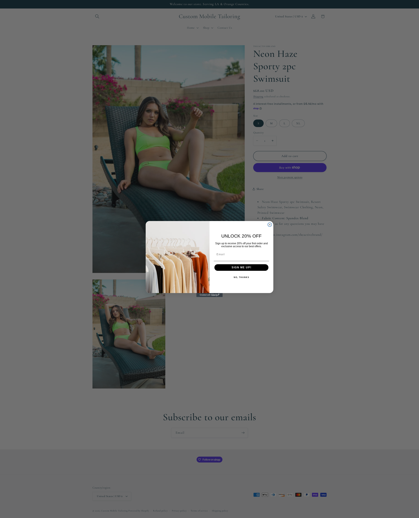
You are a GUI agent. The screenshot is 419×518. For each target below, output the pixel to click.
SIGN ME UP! (241, 267)
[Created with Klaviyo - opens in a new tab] (209, 295)
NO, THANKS (241, 277)
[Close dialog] (270, 225)
